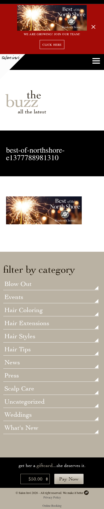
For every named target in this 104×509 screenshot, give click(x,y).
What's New (21, 428)
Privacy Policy (52, 497)
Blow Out (18, 284)
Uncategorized (24, 401)
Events (13, 297)
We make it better (73, 493)
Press (11, 375)
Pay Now (69, 479)
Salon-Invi (12, 66)
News (12, 362)
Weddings (18, 414)
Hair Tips (17, 349)
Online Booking (52, 505)
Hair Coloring (23, 310)
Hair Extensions (26, 323)
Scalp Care (19, 388)
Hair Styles (19, 336)
